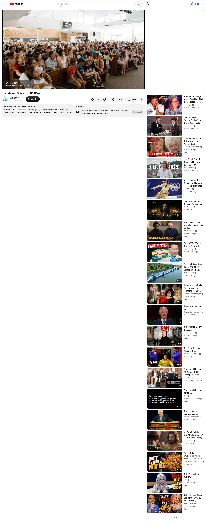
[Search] (138, 4)
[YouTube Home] (16, 4)
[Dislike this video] (105, 99)
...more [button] (67, 112)
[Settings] (185, 4)
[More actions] (142, 99)
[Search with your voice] (147, 4)
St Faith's (14, 97)
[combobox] (97, 4)
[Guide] (5, 4)
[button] (109, 110)
